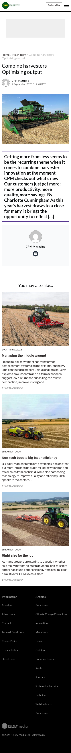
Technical (41, 695)
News (39, 640)
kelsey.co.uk (38, 734)
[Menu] (66, 5)
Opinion (40, 650)
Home (5, 54)
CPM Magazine (20, 80)
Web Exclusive (44, 703)
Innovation (42, 623)
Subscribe (54, 5)
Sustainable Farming (47, 685)
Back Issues (42, 605)
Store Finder (9, 658)
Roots (39, 668)
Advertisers (8, 614)
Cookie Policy (9, 640)
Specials (40, 677)
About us (7, 605)
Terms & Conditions (13, 632)
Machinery (19, 54)
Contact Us (8, 623)
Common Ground (45, 658)
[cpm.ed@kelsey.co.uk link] (35, 253)
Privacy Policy (10, 650)
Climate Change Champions (51, 614)
